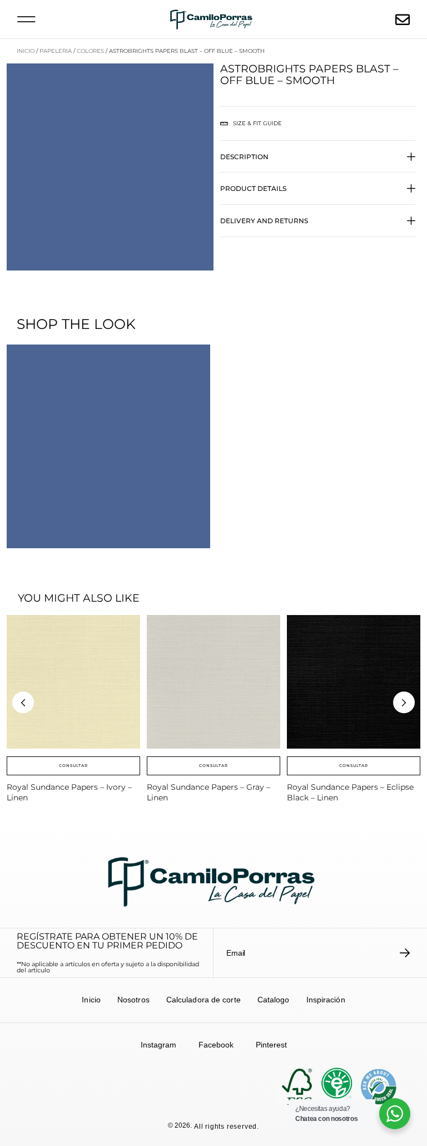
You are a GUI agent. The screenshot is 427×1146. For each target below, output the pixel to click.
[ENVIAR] (405, 953)
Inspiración (325, 999)
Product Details (253, 188)
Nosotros (133, 999)
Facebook (216, 1044)
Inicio (25, 51)
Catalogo (273, 999)
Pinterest (271, 1044)
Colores (90, 51)
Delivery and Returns (264, 221)
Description (244, 157)
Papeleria (55, 51)
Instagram (158, 1044)
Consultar (73, 765)
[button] (26, 19)
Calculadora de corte (203, 999)
